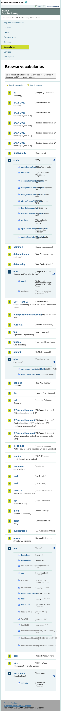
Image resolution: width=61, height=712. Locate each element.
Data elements (10, 37)
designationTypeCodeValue (27, 194)
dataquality (19, 264)
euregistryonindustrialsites (23, 314)
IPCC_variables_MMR (27, 374)
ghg (15, 359)
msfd (16, 511)
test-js (24, 599)
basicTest (25, 555)
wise (15, 663)
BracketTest (26, 560)
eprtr (16, 271)
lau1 (15, 476)
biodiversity (19, 153)
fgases (17, 342)
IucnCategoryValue (27, 208)
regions (24, 220)
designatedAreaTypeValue (27, 181)
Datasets (7, 27)
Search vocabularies (16, 85)
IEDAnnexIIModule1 (23, 410)
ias (15, 393)
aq (14, 92)
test (15, 548)
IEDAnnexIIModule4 (23, 433)
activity (24, 281)
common (18, 247)
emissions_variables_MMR (27, 369)
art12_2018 (19, 113)
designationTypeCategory (27, 188)
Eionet (14, 18)
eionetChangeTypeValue (27, 201)
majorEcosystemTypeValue (27, 213)
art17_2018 (19, 143)
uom (15, 656)
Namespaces (9, 57)
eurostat (17, 325)
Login (39, 6)
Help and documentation (14, 23)
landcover (18, 466)
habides (17, 383)
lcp (15, 500)
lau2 (15, 483)
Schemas (7, 42)
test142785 (25, 605)
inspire (17, 456)
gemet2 (17, 352)
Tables (6, 32)
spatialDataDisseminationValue (27, 229)
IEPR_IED (18, 446)
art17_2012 (19, 133)
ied (15, 400)
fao (15, 332)
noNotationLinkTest (27, 593)
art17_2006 (19, 123)
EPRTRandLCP (21, 302)
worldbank (19, 673)
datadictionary (21, 254)
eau (22, 573)
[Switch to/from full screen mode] (44, 6)
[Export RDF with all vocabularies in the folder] (53, 160)
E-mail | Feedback (11, 703)
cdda (16, 160)
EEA (15, 2)
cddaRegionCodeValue (27, 167)
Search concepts (36, 85)
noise (16, 521)
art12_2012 (19, 103)
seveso (17, 538)
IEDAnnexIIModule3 (23, 420)
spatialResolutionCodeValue (27, 237)
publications (20, 531)
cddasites (25, 172)
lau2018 (17, 490)
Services (7, 52)
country (24, 683)
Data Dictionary (24, 18)
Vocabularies (9, 47)
